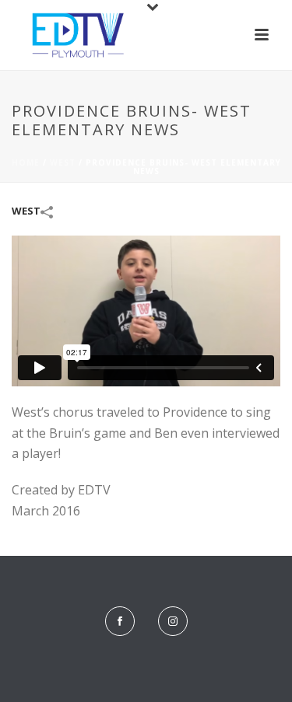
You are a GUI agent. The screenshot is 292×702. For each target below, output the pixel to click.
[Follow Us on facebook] (120, 621)
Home (26, 162)
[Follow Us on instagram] (173, 621)
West (63, 162)
